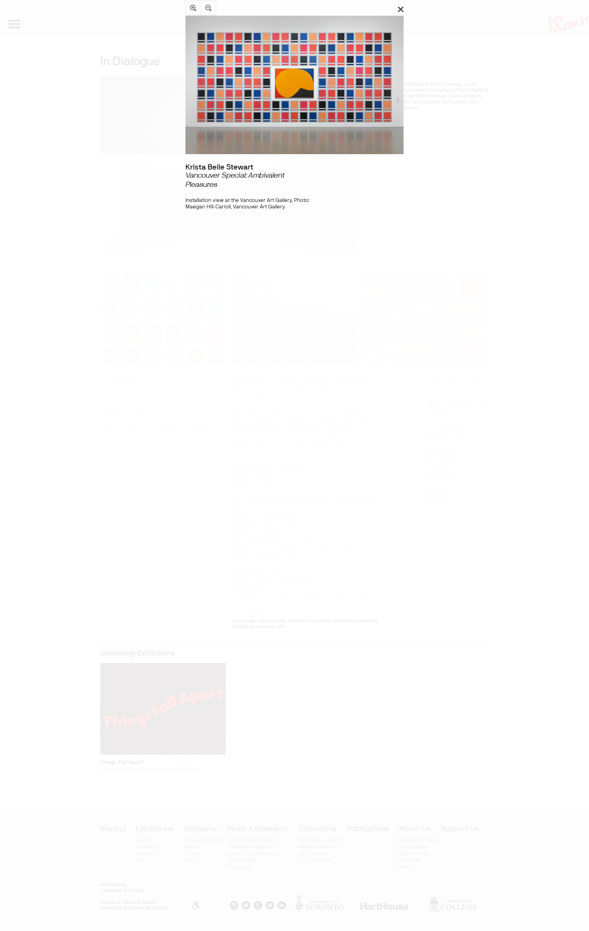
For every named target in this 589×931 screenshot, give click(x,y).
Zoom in (193, 8)
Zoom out (208, 8)
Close (401, 9)
